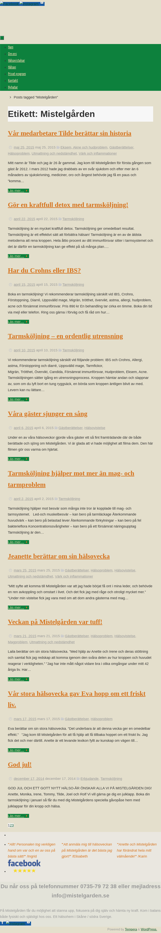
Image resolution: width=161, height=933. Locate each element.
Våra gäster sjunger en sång (47, 413)
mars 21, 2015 (25, 636)
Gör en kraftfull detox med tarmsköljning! (68, 204)
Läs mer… (16, 191)
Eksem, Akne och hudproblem (83, 147)
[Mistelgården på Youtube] (42, 4)
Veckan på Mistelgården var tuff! (55, 621)
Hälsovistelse (94, 428)
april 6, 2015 (23, 428)
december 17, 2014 (29, 779)
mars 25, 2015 (25, 570)
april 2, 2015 (23, 499)
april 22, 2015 (24, 219)
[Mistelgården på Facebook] (10, 4)
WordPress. (149, 929)
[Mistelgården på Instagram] (29, 4)
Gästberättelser (121, 147)
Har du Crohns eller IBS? (44, 270)
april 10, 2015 (24, 350)
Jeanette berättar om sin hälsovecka (59, 556)
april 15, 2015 (24, 285)
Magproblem (17, 642)
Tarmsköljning (73, 219)
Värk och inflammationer (98, 153)
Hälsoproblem (19, 153)
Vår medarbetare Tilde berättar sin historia (69, 133)
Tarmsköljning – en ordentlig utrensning (65, 336)
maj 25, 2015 (24, 147)
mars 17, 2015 (25, 719)
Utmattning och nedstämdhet (54, 153)
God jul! (20, 764)
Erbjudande (89, 779)
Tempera (131, 929)
